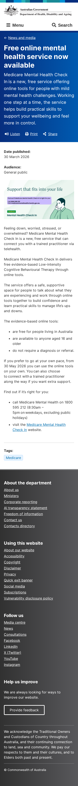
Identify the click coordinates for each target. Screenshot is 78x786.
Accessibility (14, 556)
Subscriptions (15, 592)
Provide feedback (24, 710)
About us (11, 490)
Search (65, 25)
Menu (17, 25)
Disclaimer (12, 568)
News (8, 628)
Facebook (12, 640)
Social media (14, 586)
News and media (22, 38)
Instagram (12, 664)
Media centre (14, 622)
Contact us (13, 520)
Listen (15, 134)
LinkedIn (11, 646)
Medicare (13, 458)
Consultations (15, 634)
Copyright (12, 562)
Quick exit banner (18, 580)
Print (34, 134)
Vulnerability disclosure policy (28, 598)
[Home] (39, 11)
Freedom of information (23, 514)
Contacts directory (19, 526)
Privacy (10, 574)
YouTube (11, 658)
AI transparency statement (25, 508)
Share (52, 134)
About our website (19, 550)
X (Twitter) (12, 652)
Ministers (11, 496)
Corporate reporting (20, 502)
